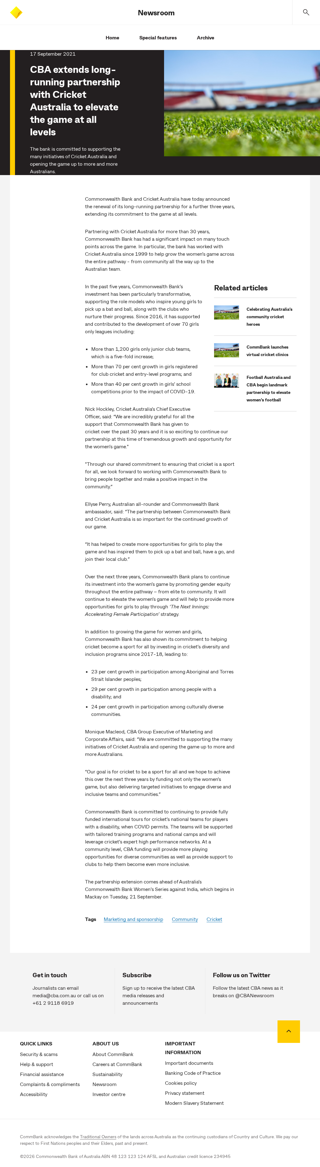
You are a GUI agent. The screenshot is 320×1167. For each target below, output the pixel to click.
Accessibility (33, 1094)
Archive (205, 37)
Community (185, 919)
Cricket (214, 919)
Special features (158, 37)
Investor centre (108, 1094)
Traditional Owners (98, 1136)
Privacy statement (184, 1093)
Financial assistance (42, 1074)
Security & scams (39, 1054)
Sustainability (107, 1074)
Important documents (189, 1063)
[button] (306, 12)
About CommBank (112, 1054)
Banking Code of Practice (193, 1073)
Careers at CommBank (117, 1064)
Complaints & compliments (50, 1084)
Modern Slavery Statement (194, 1103)
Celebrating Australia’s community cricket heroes (269, 316)
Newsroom (156, 12)
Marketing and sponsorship (133, 919)
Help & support (36, 1064)
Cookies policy (181, 1083)
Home (112, 37)
